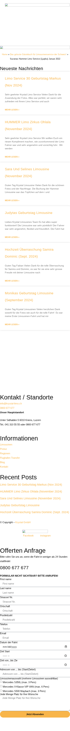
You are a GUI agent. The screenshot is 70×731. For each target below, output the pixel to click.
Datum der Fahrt (8, 642)
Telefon (3, 624)
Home (4, 54)
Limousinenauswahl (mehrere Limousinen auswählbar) (29, 678)
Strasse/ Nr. (6, 597)
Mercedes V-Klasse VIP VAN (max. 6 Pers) (26, 686)
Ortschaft (5, 606)
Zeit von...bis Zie (8, 660)
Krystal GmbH (23, 522)
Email (3, 633)
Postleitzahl (6, 615)
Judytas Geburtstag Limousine (28, 213)
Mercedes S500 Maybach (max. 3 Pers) (24, 690)
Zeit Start (5, 651)
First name (5, 579)
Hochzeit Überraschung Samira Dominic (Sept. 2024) (34, 512)
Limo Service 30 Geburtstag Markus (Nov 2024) (31, 484)
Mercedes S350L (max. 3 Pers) (19, 682)
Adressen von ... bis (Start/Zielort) (18, 669)
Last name (5, 588)
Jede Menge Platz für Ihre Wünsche (19, 694)
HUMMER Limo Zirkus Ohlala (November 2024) (31, 491)
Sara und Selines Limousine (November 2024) (30, 498)
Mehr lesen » (12, 110)
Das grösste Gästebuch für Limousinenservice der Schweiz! (38, 54)
